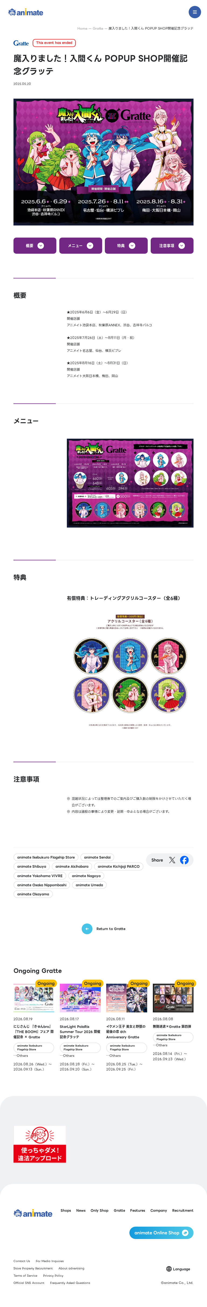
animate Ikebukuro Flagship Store (46, 857)
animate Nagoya (86, 875)
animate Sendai (97, 857)
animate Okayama (33, 894)
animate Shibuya (31, 866)
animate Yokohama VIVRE (40, 875)
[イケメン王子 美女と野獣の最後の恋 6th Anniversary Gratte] (126, 1028)
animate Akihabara (72, 866)
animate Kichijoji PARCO (119, 866)
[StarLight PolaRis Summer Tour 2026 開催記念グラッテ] (80, 1028)
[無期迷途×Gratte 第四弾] (173, 1028)
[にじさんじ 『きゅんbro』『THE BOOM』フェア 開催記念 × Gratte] (33, 1028)
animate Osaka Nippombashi (41, 884)
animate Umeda (89, 884)
